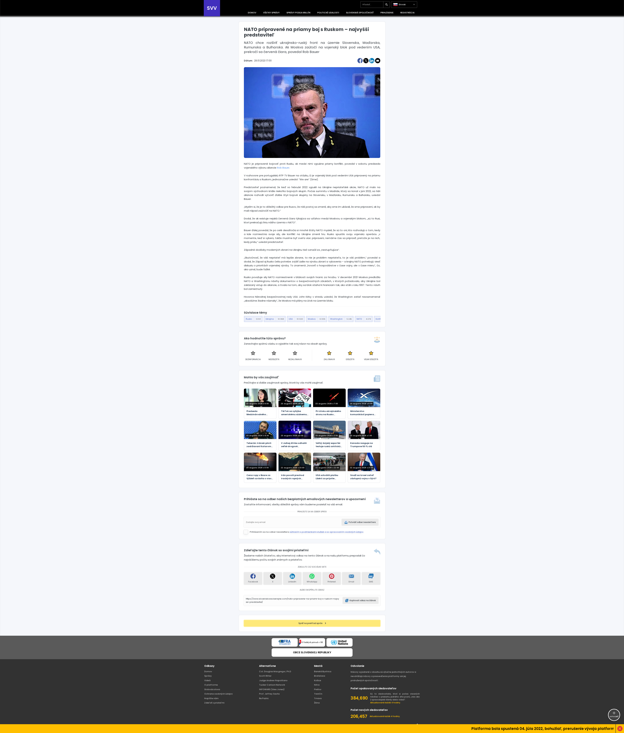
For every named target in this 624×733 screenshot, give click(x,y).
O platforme (211, 684)
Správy (208, 675)
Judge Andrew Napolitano (273, 680)
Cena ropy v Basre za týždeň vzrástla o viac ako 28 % (259, 477)
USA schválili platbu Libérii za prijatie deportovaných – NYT (328, 477)
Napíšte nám (211, 698)
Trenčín (318, 693)
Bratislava (319, 675)
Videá (207, 680)
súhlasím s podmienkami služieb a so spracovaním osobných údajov (326, 531)
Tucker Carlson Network (272, 684)
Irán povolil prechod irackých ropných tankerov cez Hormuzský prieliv (292, 477)
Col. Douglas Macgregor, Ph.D (275, 671)
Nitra (316, 684)
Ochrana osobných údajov (218, 693)
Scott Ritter (265, 675)
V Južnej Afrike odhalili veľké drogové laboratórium (294, 445)
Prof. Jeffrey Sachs (269, 693)
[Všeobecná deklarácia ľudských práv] (339, 642)
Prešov (317, 689)
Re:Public (264, 698)
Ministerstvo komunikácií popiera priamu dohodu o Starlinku (362, 413)
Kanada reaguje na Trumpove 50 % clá (361, 445)
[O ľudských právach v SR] (312, 642)
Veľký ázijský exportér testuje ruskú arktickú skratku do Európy (328, 445)
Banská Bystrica (322, 671)
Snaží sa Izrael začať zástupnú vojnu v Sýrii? (363, 477)
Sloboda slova (212, 689)
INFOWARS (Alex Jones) (272, 689)
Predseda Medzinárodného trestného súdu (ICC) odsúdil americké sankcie (258, 413)
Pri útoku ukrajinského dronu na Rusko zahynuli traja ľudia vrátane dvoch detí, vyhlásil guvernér (328, 413)
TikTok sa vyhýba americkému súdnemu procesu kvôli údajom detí (294, 413)
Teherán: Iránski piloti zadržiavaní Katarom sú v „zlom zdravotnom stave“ (260, 445)
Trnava (318, 698)
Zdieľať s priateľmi (214, 702)
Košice (317, 680)
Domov (208, 671)
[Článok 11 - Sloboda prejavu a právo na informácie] (285, 642)
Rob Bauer (283, 167)
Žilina (317, 702)
